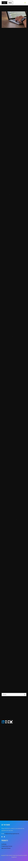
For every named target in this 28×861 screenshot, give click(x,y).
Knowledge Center (6, 804)
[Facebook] (2, 836)
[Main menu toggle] (25, 2)
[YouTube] (4, 836)
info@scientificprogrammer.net (9, 712)
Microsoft (8, 492)
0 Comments (5, 39)
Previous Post (14, 595)
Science (3, 812)
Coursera (5, 463)
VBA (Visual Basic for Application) (13, 206)
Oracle (14, 492)
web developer (6, 526)
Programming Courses (7, 809)
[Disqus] (14, 621)
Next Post (14, 599)
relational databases (10, 507)
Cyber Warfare (5, 800)
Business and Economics (8, 797)
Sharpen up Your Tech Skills (8, 814)
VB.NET (18, 221)
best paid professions (8, 45)
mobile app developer (17, 526)
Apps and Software (6, 795)
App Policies (4, 792)
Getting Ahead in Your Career (16, 39)
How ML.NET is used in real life (9, 738)
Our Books (4, 807)
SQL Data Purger (5, 735)
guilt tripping (15, 291)
